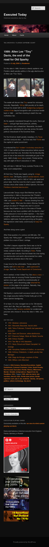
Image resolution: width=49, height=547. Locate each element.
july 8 (17, 378)
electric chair (15, 376)
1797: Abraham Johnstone (17, 323)
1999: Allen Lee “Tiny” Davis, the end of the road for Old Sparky (18, 55)
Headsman (26, 63)
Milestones (37, 369)
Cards (22, 35)
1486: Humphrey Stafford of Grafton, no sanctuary (26, 349)
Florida (38, 139)
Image (6, 269)
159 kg (21, 105)
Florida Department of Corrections (28, 269)
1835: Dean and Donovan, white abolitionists (24, 333)
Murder (6, 372)
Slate (33, 250)
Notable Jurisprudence (18, 372)
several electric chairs (36, 176)
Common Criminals (20, 367)
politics (6, 381)
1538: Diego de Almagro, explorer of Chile (23, 357)
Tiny (25, 102)
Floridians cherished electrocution (16, 187)
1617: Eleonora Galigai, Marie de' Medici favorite (25, 336)
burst (19, 158)
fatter (6, 123)
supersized (34, 266)
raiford (12, 381)
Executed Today (15, 14)
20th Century (15, 365)
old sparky (40, 378)
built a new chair (18, 266)
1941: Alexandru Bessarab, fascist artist (22, 325)
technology (19, 381)
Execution (17, 369)
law (21, 378)
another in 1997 (17, 200)
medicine (26, 378)
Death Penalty (38, 367)
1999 (23, 374)
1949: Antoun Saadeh (15, 339)
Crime (30, 367)
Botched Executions (28, 365)
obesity (32, 378)
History (30, 369)
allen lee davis (31, 374)
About (14, 35)
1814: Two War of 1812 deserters (20, 341)
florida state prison (27, 376)
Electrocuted (8, 369)
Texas (40, 137)
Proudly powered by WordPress (24, 542)
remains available (23, 309)
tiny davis (27, 381)
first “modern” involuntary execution (29, 147)
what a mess (37, 274)
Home (6, 35)
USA (13, 374)
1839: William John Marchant (18, 360)
